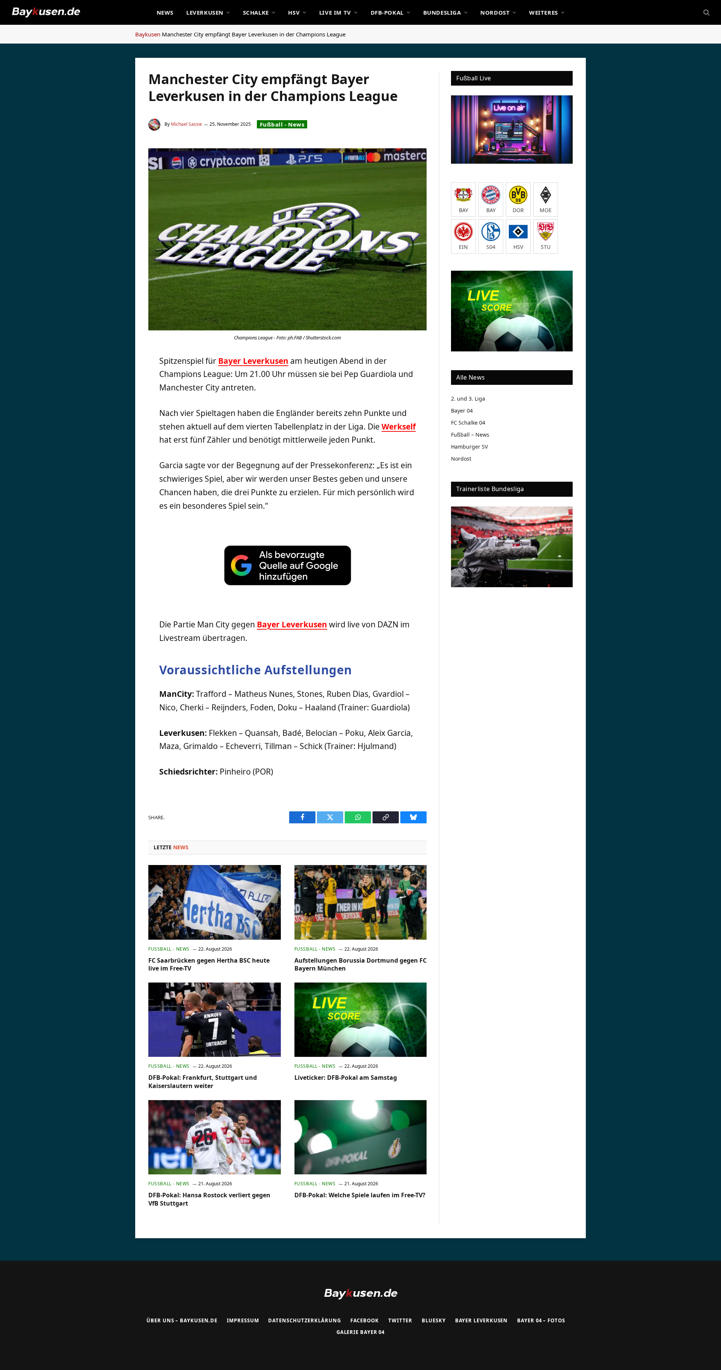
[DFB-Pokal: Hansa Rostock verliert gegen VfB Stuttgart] (214, 1137)
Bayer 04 (462, 410)
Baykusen (147, 34)
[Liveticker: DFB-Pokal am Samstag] (360, 1020)
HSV (294, 12)
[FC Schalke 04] (491, 236)
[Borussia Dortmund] (518, 199)
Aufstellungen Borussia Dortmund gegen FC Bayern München (360, 965)
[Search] (706, 12)
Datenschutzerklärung (304, 1320)
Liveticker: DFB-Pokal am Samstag (345, 1078)
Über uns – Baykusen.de (181, 1320)
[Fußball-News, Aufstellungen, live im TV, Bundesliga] (45, 12)
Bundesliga (442, 12)
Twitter (400, 1320)
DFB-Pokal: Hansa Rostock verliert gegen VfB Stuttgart (209, 1199)
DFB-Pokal (387, 12)
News (165, 12)
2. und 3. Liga (468, 398)
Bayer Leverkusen (253, 361)
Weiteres (543, 12)
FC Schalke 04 (468, 422)
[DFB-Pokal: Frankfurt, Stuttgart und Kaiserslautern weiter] (214, 1020)
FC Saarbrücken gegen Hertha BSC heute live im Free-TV (209, 965)
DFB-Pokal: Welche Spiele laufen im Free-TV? (359, 1195)
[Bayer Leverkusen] (463, 199)
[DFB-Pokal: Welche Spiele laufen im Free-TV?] (360, 1137)
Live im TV (335, 12)
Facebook (364, 1320)
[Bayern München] (491, 199)
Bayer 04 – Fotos (541, 1320)
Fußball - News (282, 124)
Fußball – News (470, 434)
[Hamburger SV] (518, 236)
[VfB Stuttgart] (546, 236)
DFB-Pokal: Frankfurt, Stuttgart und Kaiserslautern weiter (202, 1082)
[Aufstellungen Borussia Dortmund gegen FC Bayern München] (360, 902)
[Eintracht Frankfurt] (463, 236)
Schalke (256, 12)
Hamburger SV (469, 446)
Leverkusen (204, 12)
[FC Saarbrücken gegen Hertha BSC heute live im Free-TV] (214, 902)
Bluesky (433, 1320)
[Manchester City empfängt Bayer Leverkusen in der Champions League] (287, 239)
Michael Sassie (186, 124)
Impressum (243, 1320)
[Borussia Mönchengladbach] (546, 199)
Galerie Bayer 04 (360, 1332)
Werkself (399, 426)
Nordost (495, 12)
